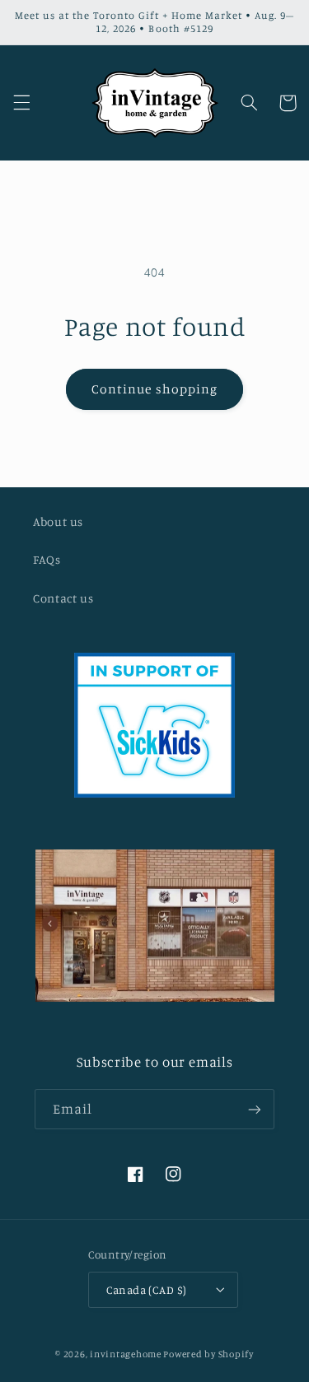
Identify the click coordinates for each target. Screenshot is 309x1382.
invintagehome (126, 1354)
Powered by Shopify (208, 1354)
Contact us (63, 598)
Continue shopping (154, 389)
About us (58, 521)
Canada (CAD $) (146, 1289)
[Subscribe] (255, 1109)
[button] (21, 103)
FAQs (47, 559)
